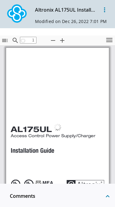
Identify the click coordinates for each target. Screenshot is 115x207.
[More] (104, 10)
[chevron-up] (108, 196)
